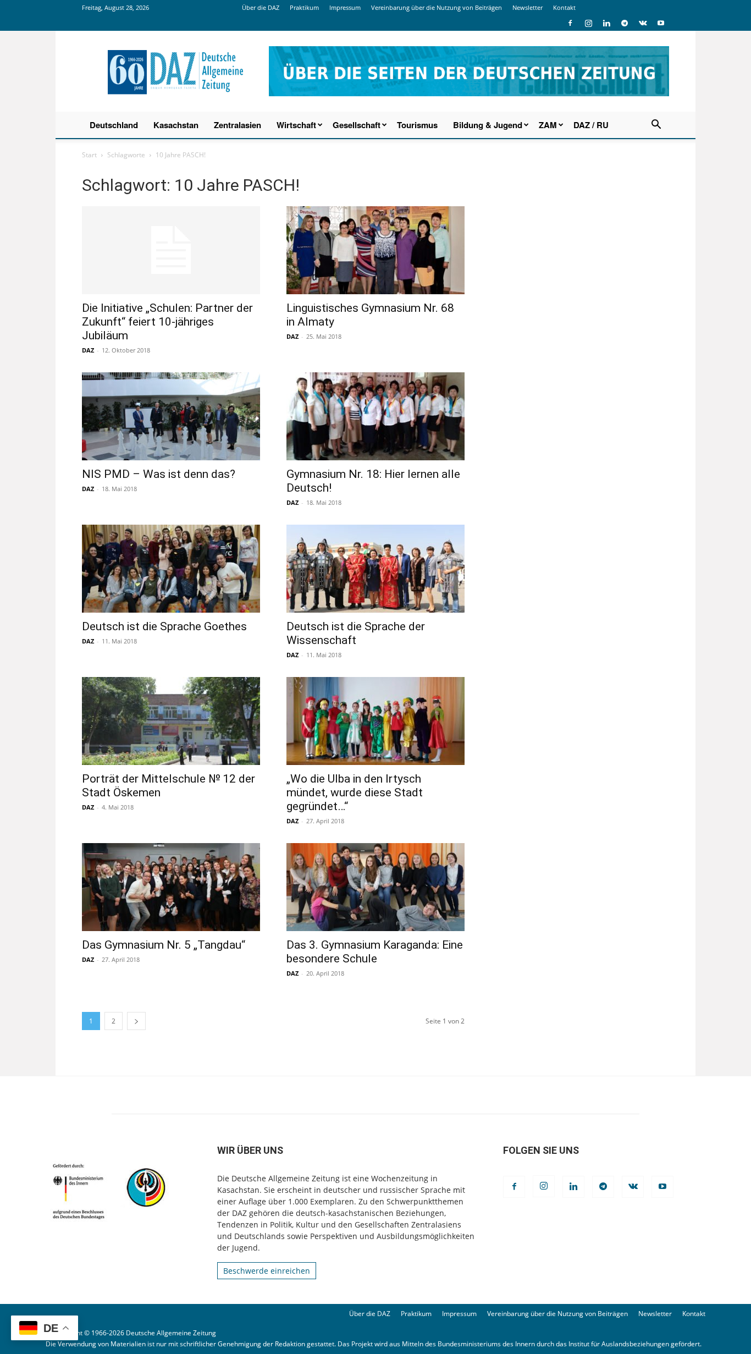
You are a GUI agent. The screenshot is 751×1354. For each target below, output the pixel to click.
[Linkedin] (606, 23)
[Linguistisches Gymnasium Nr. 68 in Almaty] (375, 250)
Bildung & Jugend (487, 125)
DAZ (88, 350)
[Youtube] (661, 23)
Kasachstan (175, 125)
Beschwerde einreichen (266, 1270)
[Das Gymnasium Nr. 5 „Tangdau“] (171, 887)
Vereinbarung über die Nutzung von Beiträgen (436, 7)
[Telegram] (624, 23)
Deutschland (114, 125)
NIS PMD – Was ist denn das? (158, 474)
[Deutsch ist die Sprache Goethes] (171, 569)
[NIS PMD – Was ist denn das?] (171, 416)
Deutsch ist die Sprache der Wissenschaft (355, 633)
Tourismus (417, 125)
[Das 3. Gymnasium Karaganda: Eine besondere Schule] (375, 887)
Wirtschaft (296, 125)
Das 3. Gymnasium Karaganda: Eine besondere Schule (374, 951)
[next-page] (136, 1021)
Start (89, 154)
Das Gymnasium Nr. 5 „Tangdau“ (163, 944)
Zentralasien (237, 125)
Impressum (345, 7)
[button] (656, 125)
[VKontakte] (642, 23)
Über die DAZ (260, 7)
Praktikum (304, 7)
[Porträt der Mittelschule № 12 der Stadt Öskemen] (171, 721)
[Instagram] (588, 23)
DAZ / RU (591, 125)
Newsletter (527, 7)
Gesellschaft (356, 125)
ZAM (548, 125)
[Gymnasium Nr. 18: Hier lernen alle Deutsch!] (375, 416)
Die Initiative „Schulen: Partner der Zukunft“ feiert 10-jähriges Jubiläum (167, 321)
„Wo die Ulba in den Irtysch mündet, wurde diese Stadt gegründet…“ (354, 792)
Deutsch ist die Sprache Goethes (164, 626)
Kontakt (564, 7)
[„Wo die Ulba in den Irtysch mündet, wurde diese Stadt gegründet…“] (375, 721)
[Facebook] (570, 23)
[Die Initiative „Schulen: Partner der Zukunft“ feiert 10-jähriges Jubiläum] (171, 250)
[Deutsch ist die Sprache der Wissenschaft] (375, 569)
